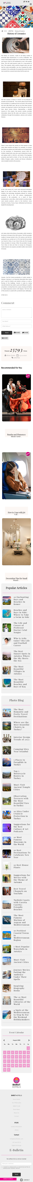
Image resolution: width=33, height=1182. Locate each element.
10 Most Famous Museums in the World (20, 841)
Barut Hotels (16, 1099)
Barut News (16, 1109)
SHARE (17, 332)
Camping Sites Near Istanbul (21, 750)
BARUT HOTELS (8, 1179)
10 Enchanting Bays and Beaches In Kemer (21, 600)
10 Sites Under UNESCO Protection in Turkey (21, 815)
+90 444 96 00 (16, 1142)
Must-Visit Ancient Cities (21, 960)
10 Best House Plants (21, 866)
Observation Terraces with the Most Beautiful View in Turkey (21, 801)
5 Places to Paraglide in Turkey (20, 762)
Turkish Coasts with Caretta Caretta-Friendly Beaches (22, 905)
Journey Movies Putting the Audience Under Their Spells (22, 975)
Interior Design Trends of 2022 (22, 738)
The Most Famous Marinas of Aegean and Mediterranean (21, 920)
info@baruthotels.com (16, 1139)
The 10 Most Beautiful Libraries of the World (22, 1000)
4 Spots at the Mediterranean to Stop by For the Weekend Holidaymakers (22, 1015)
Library (16, 1130)
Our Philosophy (16, 1103)
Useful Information (16, 1126)
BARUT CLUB (16, 1106)
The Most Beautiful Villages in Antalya (19, 670)
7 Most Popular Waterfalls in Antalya (22, 949)
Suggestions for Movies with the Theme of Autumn (22, 878)
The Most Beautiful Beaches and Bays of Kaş (20, 683)
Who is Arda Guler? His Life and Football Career (22, 642)
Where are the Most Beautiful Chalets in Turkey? (21, 726)
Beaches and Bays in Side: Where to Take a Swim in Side (21, 613)
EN (28, 1)
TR (26, 1)
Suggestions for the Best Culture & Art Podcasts (22, 828)
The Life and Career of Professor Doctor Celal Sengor (20, 628)
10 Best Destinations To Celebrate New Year (22, 854)
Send (6, 332)
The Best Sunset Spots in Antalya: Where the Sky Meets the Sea (22, 656)
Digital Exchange (16, 1145)
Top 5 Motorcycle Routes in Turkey (20, 774)
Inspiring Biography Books (19, 988)
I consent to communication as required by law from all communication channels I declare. (16, 1168)
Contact (16, 1116)
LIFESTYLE (10, 31)
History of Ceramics (20, 31)
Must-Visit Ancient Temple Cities (22, 787)
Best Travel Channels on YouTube (20, 891)
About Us (16, 1113)
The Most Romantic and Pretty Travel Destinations (21, 713)
